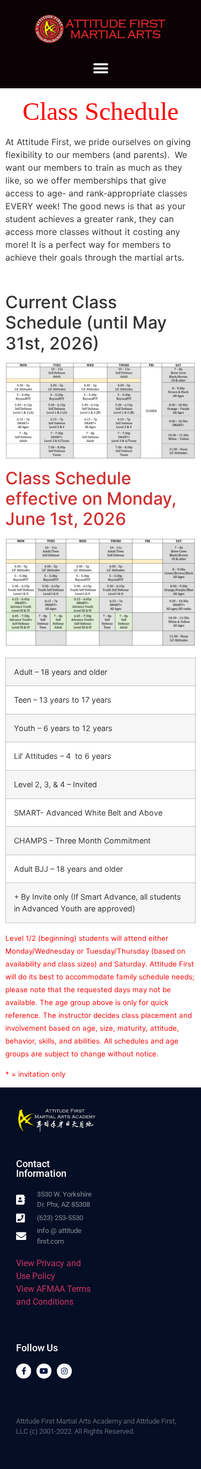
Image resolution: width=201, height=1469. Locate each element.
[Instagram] (64, 1371)
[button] (100, 68)
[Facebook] (23, 1371)
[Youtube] (43, 1371)
